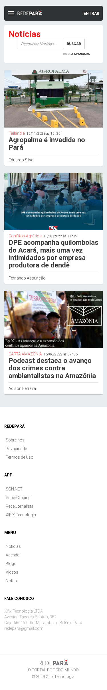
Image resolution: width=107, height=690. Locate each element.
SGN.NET (14, 489)
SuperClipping (18, 497)
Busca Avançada (76, 54)
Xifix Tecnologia (60, 676)
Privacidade (16, 448)
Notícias (13, 546)
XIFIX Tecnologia (21, 515)
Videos (12, 572)
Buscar (74, 44)
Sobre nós (15, 440)
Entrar (91, 13)
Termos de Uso (19, 457)
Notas (11, 580)
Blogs (11, 563)
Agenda (12, 555)
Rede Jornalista (19, 506)
